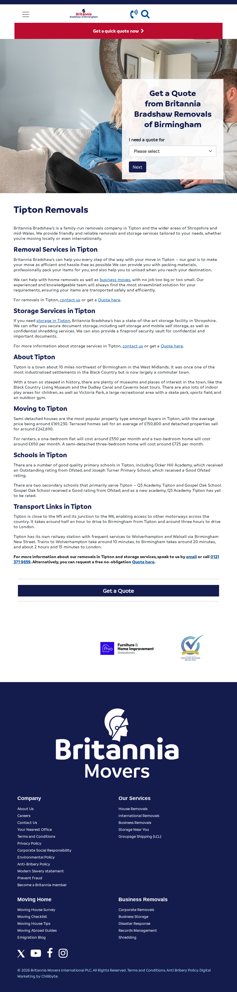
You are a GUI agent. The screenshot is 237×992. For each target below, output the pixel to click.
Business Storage (133, 916)
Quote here (109, 299)
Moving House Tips (33, 923)
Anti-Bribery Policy (33, 863)
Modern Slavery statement (40, 870)
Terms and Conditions (36, 836)
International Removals (138, 815)
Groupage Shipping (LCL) (139, 836)
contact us (70, 299)
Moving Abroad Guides (37, 930)
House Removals (132, 808)
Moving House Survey (36, 909)
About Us (25, 808)
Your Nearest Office (34, 829)
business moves (115, 279)
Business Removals (134, 822)
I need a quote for (147, 139)
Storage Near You (133, 829)
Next (137, 167)
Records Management (137, 930)
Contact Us (27, 822)
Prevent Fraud (29, 877)
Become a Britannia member (42, 884)
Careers (23, 815)
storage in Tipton (53, 320)
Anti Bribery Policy (182, 969)
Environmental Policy (36, 856)
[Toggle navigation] (26, 14)
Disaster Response (134, 923)
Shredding (127, 937)
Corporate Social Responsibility (44, 850)
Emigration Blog (31, 937)
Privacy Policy (29, 843)
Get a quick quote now (116, 31)
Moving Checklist (32, 916)
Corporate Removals (136, 909)
